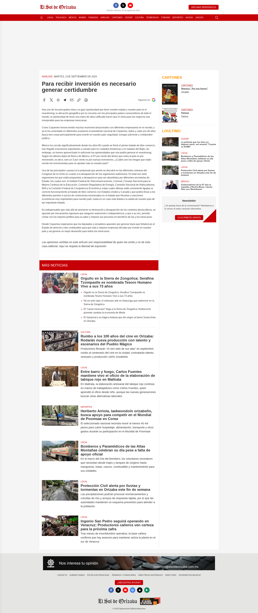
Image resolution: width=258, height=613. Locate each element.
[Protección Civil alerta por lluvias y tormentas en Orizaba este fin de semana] (60, 496)
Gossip (129, 17)
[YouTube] (130, 5)
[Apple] (139, 590)
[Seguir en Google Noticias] (153, 99)
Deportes (177, 17)
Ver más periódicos (203, 7)
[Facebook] (116, 5)
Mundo (82, 17)
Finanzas (93, 17)
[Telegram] (65, 100)
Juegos (199, 17)
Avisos (189, 17)
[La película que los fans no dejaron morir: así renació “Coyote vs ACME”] (170, 142)
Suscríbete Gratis (189, 217)
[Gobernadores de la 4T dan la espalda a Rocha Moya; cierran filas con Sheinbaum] (170, 185)
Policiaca (61, 17)
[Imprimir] (86, 100)
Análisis (104, 17)
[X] (123, 5)
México (72, 17)
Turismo (165, 17)
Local (50, 17)
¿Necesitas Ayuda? (128, 582)
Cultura (139, 17)
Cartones (117, 17)
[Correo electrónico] (71, 100)
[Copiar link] (78, 100)
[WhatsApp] (58, 100)
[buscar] (217, 17)
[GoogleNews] (132, 590)
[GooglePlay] (147, 590)
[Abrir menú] (41, 18)
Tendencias (152, 17)
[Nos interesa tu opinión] (129, 563)
